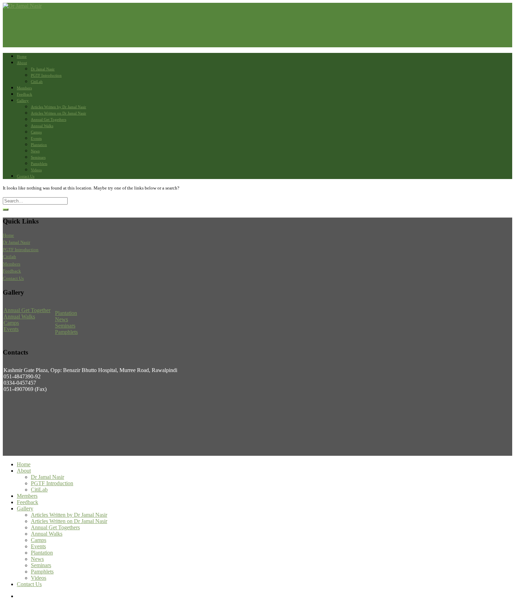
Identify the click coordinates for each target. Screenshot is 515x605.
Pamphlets (39, 163)
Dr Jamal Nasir (43, 69)
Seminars (38, 157)
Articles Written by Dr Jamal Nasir (58, 107)
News (35, 151)
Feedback (24, 94)
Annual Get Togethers (48, 119)
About (22, 63)
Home (22, 56)
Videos (36, 170)
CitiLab (37, 82)
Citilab (9, 256)
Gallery (23, 100)
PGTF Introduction (46, 75)
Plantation (39, 145)
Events (36, 138)
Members (24, 88)
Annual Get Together (27, 310)
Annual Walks (42, 126)
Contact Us (25, 176)
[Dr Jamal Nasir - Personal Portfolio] (22, 6)
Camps (36, 132)
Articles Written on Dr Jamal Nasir (58, 113)
